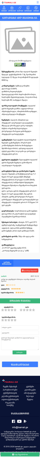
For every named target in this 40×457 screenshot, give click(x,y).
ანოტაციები (30, 393)
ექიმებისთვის (10, 393)
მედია (30, 399)
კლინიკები (30, 389)
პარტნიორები (10, 389)
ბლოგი (30, 396)
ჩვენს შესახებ (10, 386)
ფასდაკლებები (20, 365)
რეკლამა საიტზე (10, 403)
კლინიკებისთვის (10, 396)
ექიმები (30, 386)
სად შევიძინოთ (21, 454)
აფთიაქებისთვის (10, 399)
